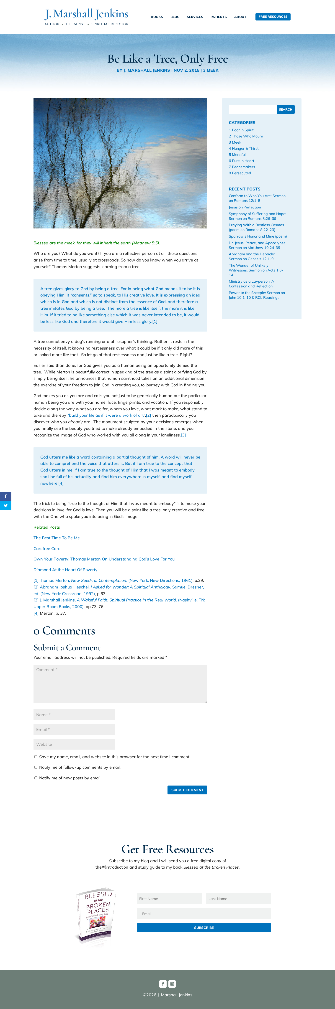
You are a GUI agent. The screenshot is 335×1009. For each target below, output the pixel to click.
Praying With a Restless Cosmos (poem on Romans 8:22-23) (256, 227)
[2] (148, 415)
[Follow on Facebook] (163, 984)
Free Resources (273, 17)
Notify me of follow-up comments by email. (80, 767)
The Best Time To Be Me (57, 537)
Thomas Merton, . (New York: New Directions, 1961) (116, 580)
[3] (183, 435)
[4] (61, 483)
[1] (154, 321)
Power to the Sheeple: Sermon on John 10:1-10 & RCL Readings (257, 295)
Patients (219, 17)
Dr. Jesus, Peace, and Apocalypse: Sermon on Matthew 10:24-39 (257, 245)
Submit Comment (187, 790)
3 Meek (210, 70)
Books (157, 17)
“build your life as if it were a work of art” (106, 415)
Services (195, 17)
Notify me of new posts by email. (70, 778)
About (240, 17)
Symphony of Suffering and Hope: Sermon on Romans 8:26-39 (257, 216)
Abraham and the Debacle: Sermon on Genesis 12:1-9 (252, 256)
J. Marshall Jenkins (147, 70)
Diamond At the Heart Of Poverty (66, 569)
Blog (175, 17)
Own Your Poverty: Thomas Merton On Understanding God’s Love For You (104, 559)
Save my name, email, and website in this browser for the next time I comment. (114, 756)
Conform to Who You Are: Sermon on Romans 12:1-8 (257, 198)
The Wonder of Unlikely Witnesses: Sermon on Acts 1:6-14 (256, 270)
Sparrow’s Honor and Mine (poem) (258, 236)
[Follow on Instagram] (172, 984)
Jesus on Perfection (245, 207)
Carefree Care (47, 548)
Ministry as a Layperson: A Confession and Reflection (251, 283)
